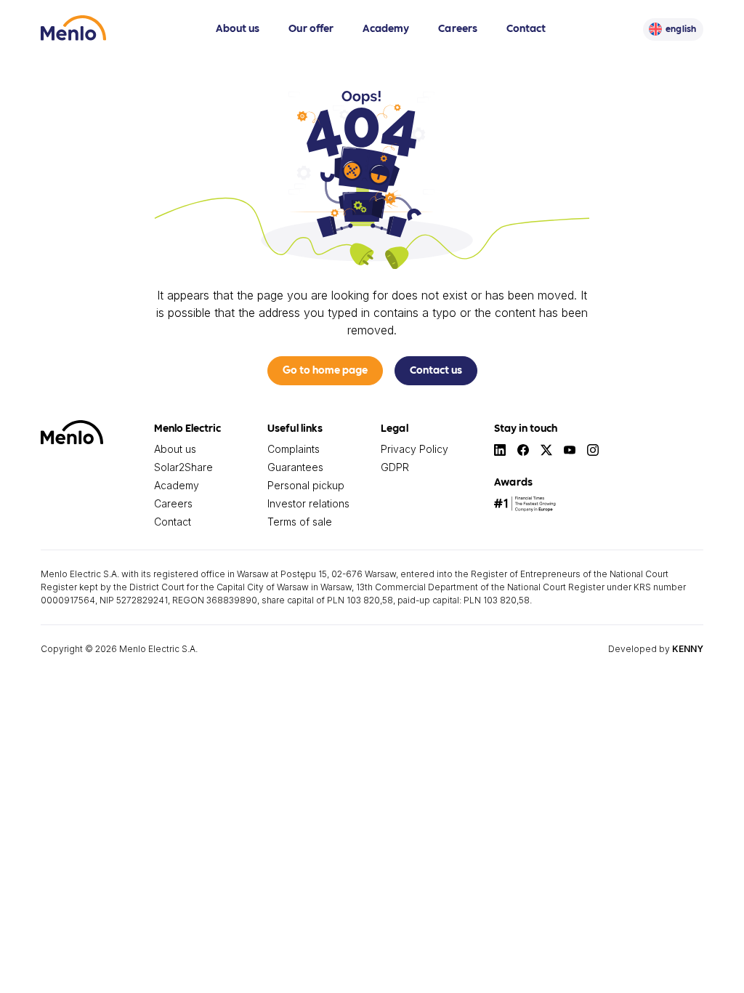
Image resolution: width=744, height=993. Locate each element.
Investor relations (308, 503)
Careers (457, 27)
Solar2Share (183, 467)
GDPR (395, 467)
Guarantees (295, 467)
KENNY (687, 648)
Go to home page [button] (325, 369)
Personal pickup (305, 485)
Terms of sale (299, 521)
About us (237, 27)
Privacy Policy (414, 449)
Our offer (310, 27)
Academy (386, 27)
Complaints (293, 449)
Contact (526, 27)
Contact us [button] (436, 369)
